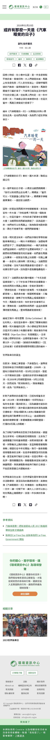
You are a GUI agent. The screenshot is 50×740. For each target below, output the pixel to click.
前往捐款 (25, 594)
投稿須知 (41, 689)
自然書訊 (27, 43)
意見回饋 (41, 693)
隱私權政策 (9, 693)
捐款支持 (32, 672)
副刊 (20, 43)
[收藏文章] (13, 65)
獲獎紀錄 (25, 693)
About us (9, 685)
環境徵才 (9, 681)
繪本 (20, 59)
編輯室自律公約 (25, 685)
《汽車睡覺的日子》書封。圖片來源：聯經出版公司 (22, 168)
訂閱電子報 (17, 672)
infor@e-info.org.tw (29, 717)
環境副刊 (10, 59)
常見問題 (9, 689)
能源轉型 (40, 59)
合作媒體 (25, 689)
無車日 (29, 59)
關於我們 (41, 681)
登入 (46, 7)
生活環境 (37, 53)
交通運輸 (25, 53)
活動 (25, 681)
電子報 (35, 7)
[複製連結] (36, 65)
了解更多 (20, 735)
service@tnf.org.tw (29, 714)
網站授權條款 (41, 685)
